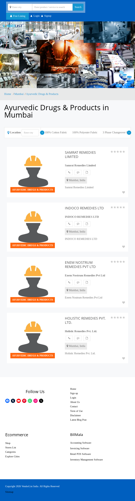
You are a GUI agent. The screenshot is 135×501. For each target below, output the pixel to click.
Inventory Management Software (86, 459)
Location (15, 132)
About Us (75, 402)
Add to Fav (124, 192)
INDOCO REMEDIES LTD (82, 216)
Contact (74, 406)
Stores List (10, 447)
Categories (10, 452)
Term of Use (76, 411)
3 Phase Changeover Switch (118, 132)
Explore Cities (12, 456)
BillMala (76, 434)
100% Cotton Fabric (55, 132)
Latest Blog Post (78, 420)
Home (8, 93)
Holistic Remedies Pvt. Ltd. (81, 331)
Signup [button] (47, 16)
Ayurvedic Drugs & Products (42, 93)
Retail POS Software (80, 454)
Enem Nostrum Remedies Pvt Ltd (85, 275)
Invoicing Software (79, 448)
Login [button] (37, 16)
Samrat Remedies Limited (80, 165)
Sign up (74, 393)
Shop (7, 443)
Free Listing (18, 16)
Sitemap (9, 492)
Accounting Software (80, 443)
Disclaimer (75, 415)
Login (73, 397)
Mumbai (19, 93)
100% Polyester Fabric (84, 132)
